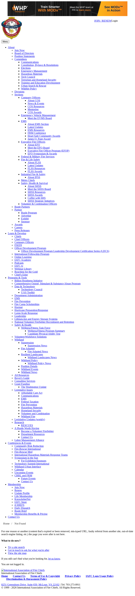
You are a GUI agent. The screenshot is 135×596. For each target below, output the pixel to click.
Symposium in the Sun (26, 457)
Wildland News (29, 372)
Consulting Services (24, 381)
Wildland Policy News (39, 363)
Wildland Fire (28, 416)
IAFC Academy (22, 260)
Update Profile (22, 493)
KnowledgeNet (22, 499)
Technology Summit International (31, 463)
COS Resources (36, 106)
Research (19, 422)
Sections (18, 94)
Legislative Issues (23, 389)
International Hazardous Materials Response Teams (41, 454)
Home (6, 523)
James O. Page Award (39, 138)
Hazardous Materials (31, 74)
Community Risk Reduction (29, 446)
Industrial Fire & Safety (33, 174)
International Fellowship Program (31, 254)
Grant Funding (22, 384)
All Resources (21, 375)
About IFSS (34, 177)
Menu (5, 41)
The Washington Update (33, 387)
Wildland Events (29, 369)
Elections (26, 68)
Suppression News (37, 345)
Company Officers (30, 97)
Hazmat (18, 307)
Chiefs (17, 236)
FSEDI (18, 245)
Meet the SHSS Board (39, 189)
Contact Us (27, 437)
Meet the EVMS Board (40, 118)
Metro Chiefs (28, 180)
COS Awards (34, 112)
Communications (30, 62)
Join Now (19, 50)
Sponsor (25, 221)
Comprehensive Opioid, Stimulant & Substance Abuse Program (47, 283)
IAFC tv (18, 265)
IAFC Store (20, 502)
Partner (18, 209)
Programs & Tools (17, 277)
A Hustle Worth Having (26, 428)
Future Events (28, 478)
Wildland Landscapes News (42, 357)
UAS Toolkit (28, 292)
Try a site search (16, 547)
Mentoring (33, 109)
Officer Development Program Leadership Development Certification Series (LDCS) (65, 251)
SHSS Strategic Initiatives (41, 200)
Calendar (19, 469)
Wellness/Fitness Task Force (35, 327)
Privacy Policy (73, 576)
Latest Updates (35, 127)
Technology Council (31, 289)
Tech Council (28, 76)
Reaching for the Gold (26, 271)
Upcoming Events (23, 472)
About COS (34, 100)
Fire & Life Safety (30, 159)
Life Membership (23, 496)
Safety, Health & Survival (34, 183)
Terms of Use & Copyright (45, 576)
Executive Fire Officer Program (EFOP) (48, 150)
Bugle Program (29, 212)
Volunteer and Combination (35, 413)
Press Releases (22, 230)
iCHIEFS (19, 505)
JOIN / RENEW (102, 20)
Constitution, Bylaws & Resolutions (39, 65)
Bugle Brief (20, 511)
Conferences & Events (19, 443)
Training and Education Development (40, 82)
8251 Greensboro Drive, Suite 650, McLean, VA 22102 (30, 584)
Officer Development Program (30, 248)
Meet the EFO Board (39, 147)
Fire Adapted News (38, 351)
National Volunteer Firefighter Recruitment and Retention (44, 322)
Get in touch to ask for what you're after (28, 550)
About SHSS (34, 186)
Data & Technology (24, 286)
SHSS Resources (36, 192)
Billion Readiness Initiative (28, 280)
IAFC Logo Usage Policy (100, 576)
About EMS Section (38, 124)
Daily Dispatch (22, 508)
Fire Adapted (28, 348)
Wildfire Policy (29, 88)
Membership (14, 484)
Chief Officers (21, 239)
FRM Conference (37, 133)
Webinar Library (23, 268)
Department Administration (28, 295)
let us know (54, 558)
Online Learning (23, 257)
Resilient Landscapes (32, 354)
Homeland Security (31, 410)
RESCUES (27, 425)
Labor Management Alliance (29, 440)
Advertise (26, 215)
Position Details (29, 366)
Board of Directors (24, 53)
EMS (24, 121)
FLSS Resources (36, 168)
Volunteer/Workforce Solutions (30, 336)
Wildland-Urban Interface (27, 466)
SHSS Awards (35, 195)
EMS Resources (36, 130)
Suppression (27, 342)
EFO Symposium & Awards (42, 153)
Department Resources (33, 434)
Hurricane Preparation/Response (31, 310)
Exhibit (25, 218)
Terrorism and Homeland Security (38, 79)
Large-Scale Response (26, 313)
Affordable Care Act (31, 392)
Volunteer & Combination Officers (39, 203)
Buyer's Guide (21, 378)
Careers (18, 227)
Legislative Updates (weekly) (29, 419)
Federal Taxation (30, 401)
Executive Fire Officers (33, 141)
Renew (18, 490)
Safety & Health (22, 325)
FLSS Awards (35, 171)
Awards (18, 224)
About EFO (34, 144)
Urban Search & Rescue (33, 85)
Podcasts (19, 262)
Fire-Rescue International (27, 449)
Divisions (19, 91)
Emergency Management (34, 71)
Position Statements (24, 56)
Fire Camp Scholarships (26, 304)
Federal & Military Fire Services (37, 156)
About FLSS (34, 162)
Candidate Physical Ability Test (44, 333)
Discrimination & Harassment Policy (26, 579)
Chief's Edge (21, 274)
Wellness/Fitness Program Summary (46, 330)
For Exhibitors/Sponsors (33, 460)
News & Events (36, 103)
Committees (20, 59)
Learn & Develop (17, 233)
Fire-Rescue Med (23, 451)
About (11, 47)
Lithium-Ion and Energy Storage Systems (35, 319)
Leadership (20, 316)
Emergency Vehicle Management (38, 115)
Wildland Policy (29, 360)
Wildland (19, 339)
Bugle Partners (22, 206)
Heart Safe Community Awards (44, 136)
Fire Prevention (22, 301)
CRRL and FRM (23, 475)
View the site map (17, 553)
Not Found (20, 523)
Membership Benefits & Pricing (30, 513)
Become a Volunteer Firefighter (37, 431)
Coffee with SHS (37, 198)
